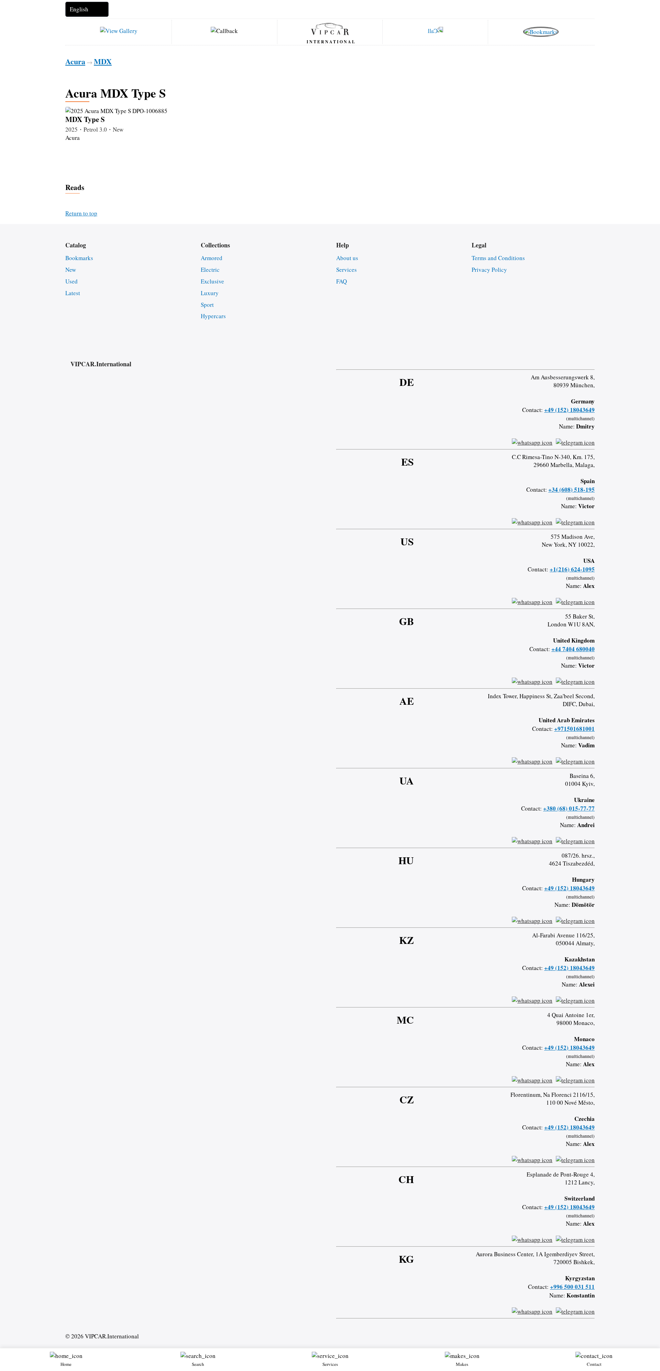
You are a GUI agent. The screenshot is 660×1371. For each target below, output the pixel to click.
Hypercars (213, 316)
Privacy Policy (489, 270)
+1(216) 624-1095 (572, 569)
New (70, 270)
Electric (210, 270)
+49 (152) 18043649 (569, 409)
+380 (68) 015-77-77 (569, 808)
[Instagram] (555, 357)
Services (346, 270)
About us (347, 258)
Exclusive (212, 281)
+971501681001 (574, 728)
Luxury (210, 293)
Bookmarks (79, 258)
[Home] (330, 28)
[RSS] (592, 357)
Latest (72, 293)
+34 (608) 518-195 (571, 489)
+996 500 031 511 (572, 1286)
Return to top (81, 213)
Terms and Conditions (498, 258)
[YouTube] (574, 357)
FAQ (341, 281)
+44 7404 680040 (573, 649)
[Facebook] (537, 357)
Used (71, 281)
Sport (207, 305)
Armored (211, 258)
